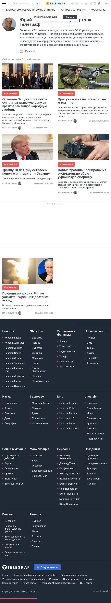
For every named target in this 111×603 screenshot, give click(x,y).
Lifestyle (91, 396)
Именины (92, 484)
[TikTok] (99, 3)
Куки (54, 17)
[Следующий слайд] (108, 10)
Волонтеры (10, 478)
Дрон (7, 418)
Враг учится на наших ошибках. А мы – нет (82, 101)
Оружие (8, 473)
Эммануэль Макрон (69, 473)
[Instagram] (95, 3)
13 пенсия (9, 521)
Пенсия (7, 514)
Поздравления (95, 438)
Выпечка (36, 521)
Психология (38, 418)
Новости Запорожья (15, 363)
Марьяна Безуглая (69, 499)
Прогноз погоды (40, 381)
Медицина (37, 358)
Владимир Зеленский (65, 457)
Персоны (63, 449)
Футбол (91, 337)
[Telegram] (81, 3)
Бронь (35, 460)
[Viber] (77, 3)
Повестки (37, 455)
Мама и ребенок (40, 403)
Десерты (36, 536)
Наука (6, 396)
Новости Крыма (12, 381)
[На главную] (55, 3)
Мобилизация (39, 449)
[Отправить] (37, 3)
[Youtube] (86, 3)
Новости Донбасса (14, 376)
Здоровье (37, 396)
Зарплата (37, 337)
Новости (8, 331)
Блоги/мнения (10, 93)
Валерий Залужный (70, 478)
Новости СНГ (66, 418)
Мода (90, 413)
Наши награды (71, 579)
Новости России (68, 413)
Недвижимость (67, 351)
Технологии (10, 403)
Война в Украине (14, 449)
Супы (35, 531)
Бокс (89, 343)
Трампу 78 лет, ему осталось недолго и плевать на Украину (26, 171)
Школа (35, 363)
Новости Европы (68, 403)
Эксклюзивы (98, 10)
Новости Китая (67, 423)
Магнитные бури (95, 433)
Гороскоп (92, 403)
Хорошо (70, 17)
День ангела (93, 478)
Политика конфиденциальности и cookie (34, 575)
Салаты (36, 541)
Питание (36, 408)
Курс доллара (66, 361)
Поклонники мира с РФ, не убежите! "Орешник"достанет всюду (25, 297)
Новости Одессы (13, 353)
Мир (60, 396)
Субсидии (37, 353)
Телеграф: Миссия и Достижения (58, 583)
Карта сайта (29, 583)
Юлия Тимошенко (68, 494)
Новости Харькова (14, 343)
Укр (107, 3)
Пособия (36, 376)
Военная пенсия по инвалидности (14, 538)
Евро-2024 (92, 358)
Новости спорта (96, 331)
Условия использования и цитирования (23, 579)
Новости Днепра (13, 348)
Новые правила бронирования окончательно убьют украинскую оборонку (82, 173)
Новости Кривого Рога (13, 369)
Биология (9, 413)
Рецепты (36, 514)
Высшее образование (39, 369)
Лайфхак (91, 428)
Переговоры (11, 468)
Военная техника (13, 484)
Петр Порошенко (68, 489)
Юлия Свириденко (69, 504)
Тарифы (63, 356)
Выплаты (37, 348)
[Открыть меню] (4, 3)
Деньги (63, 341)
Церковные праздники (93, 457)
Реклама (54, 579)
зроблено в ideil (101, 591)
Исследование (40, 423)
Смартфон (10, 423)
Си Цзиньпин (66, 468)
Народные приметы (97, 463)
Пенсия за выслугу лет (14, 553)
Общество (37, 331)
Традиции (92, 468)
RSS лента (86, 583)
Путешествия (94, 418)
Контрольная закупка (73, 10)
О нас (5, 575)
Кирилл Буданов (68, 484)
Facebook (30, 51)
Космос (8, 408)
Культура (91, 423)
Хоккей (90, 353)
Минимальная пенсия (12, 545)
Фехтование (93, 363)
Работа (36, 343)
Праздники (92, 449)
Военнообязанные (42, 471)
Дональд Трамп (67, 463)
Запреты (91, 473)
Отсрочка (37, 465)
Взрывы (8, 463)
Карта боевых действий (11, 457)
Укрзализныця (67, 366)
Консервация (39, 526)
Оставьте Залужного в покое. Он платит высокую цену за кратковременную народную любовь (25, 105)
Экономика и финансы (66, 333)
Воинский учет (39, 476)
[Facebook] (72, 3)
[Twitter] (91, 3)
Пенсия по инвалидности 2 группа (13, 529)
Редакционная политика (74, 575)
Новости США (67, 408)
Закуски (36, 546)
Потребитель (94, 408)
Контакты (89, 579)
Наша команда (10, 583)
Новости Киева (12, 337)
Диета (35, 413)
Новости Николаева (15, 386)
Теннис (91, 348)
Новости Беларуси (69, 428)
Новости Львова (13, 358)
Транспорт (65, 346)
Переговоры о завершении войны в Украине (30, 10)
